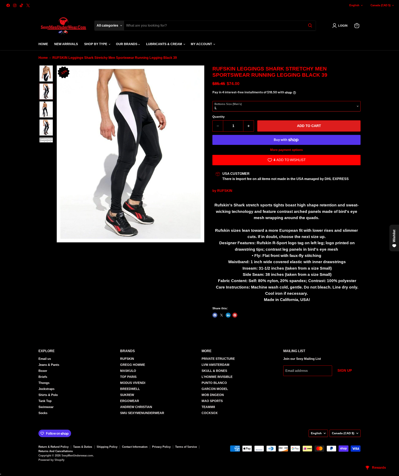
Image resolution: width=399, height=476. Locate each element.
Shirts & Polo (48, 395)
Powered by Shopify (51, 459)
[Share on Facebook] (214, 315)
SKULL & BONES (214, 370)
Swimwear (46, 407)
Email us (44, 358)
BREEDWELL (130, 389)
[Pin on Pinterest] (234, 315)
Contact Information (135, 446)
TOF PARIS (128, 377)
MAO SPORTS (212, 401)
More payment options (286, 150)
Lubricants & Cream (164, 44)
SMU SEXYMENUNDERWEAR (142, 413)
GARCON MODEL (215, 389)
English (354, 5)
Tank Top (45, 401)
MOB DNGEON (213, 395)
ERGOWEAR (129, 401)
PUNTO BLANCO (214, 383)
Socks (42, 413)
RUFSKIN (224, 190)
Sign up (344, 370)
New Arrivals (66, 44)
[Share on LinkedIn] (228, 315)
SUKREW (127, 395)
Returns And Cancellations (55, 451)
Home (43, 44)
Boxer (42, 370)
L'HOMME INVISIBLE (217, 377)
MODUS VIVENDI (132, 383)
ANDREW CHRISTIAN (136, 407)
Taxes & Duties (82, 446)
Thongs (43, 383)
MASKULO (128, 370)
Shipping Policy (107, 446)
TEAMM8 (208, 407)
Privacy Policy (161, 446)
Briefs (42, 377)
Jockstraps (46, 389)
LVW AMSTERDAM (215, 364)
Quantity (218, 116)
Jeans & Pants (48, 364)
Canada (380, 5)
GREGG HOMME (132, 364)
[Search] (310, 25)
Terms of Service (186, 446)
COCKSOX (210, 413)
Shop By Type (96, 44)
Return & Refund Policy (53, 446)
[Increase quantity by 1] (248, 126)
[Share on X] (221, 315)
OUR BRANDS (127, 44)
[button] (340, 25)
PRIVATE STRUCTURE (218, 358)
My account (202, 44)
